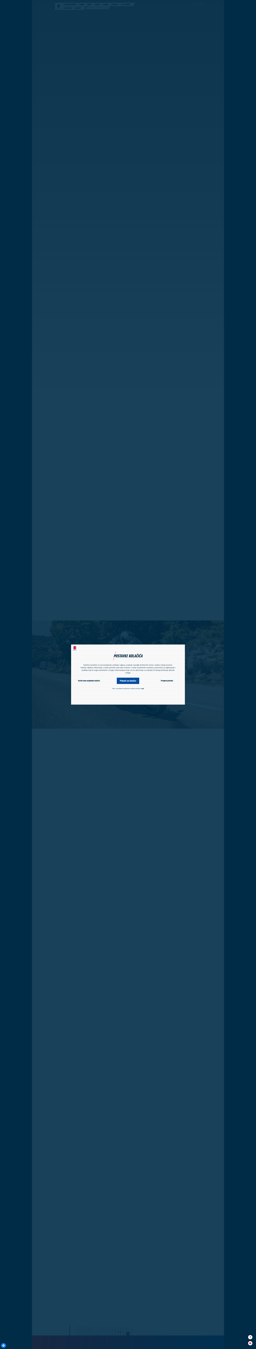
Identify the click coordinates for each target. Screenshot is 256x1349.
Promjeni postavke (167, 680)
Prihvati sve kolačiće (128, 680)
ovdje (142, 688)
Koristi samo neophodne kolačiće (89, 680)
